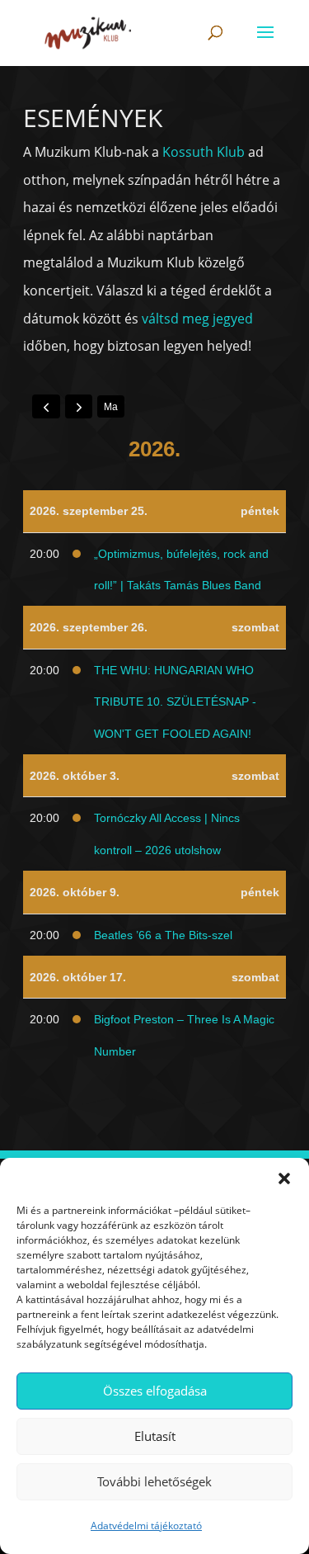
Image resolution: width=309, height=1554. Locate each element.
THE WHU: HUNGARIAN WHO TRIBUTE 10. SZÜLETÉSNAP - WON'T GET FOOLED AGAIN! (175, 702)
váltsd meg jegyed (197, 318)
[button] (284, 1178)
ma (111, 407)
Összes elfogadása (155, 1390)
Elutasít (155, 1436)
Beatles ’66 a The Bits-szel (163, 935)
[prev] (46, 406)
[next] (79, 406)
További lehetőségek (154, 1481)
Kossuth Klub (203, 152)
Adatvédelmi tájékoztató (146, 1526)
